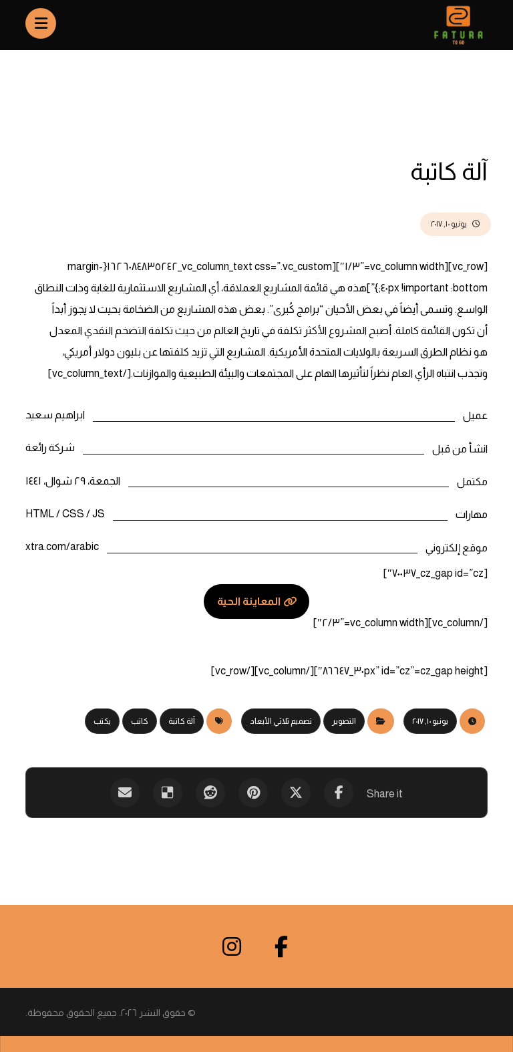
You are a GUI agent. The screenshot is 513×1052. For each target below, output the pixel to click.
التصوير (344, 721)
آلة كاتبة (181, 721)
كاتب (139, 721)
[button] (338, 792)
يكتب (102, 721)
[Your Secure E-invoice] (447, 25)
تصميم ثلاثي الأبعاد (281, 721)
